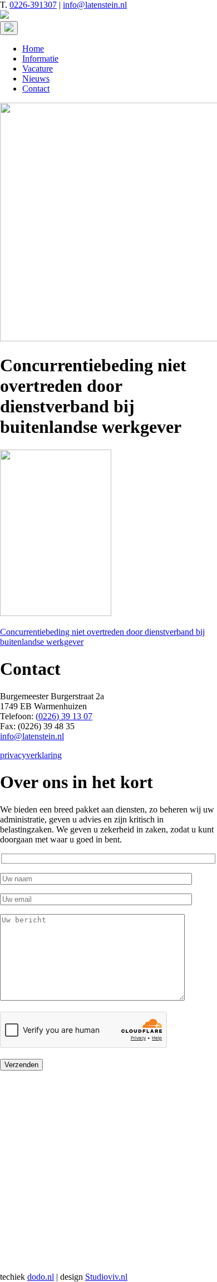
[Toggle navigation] (9, 28)
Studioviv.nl (106, 1276)
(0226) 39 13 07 (64, 716)
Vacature (37, 68)
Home (33, 48)
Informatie (40, 58)
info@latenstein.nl (95, 4)
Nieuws (36, 78)
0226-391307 (33, 4)
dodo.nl (40, 1276)
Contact (36, 88)
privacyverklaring (31, 755)
